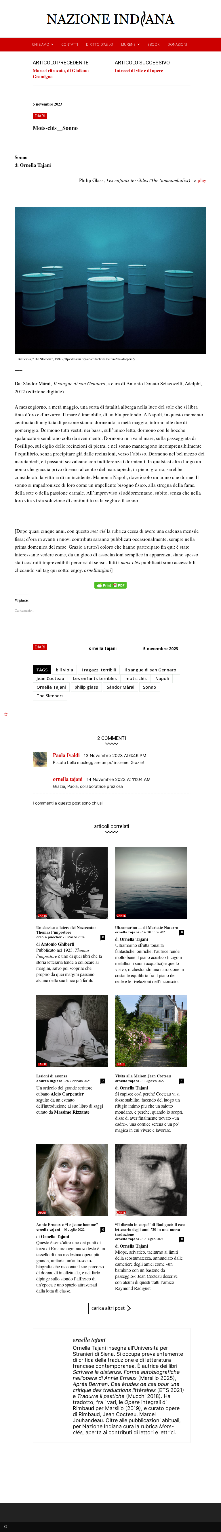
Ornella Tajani (51, 687)
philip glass (86, 687)
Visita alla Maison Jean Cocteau (143, 1076)
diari (40, 115)
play (202, 180)
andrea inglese (49, 1081)
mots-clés (136, 678)
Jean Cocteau (50, 678)
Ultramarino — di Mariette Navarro (146, 927)
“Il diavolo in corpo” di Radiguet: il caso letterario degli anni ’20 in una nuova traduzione (150, 1229)
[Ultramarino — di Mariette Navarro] (151, 883)
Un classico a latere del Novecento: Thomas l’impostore (66, 929)
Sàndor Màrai (120, 687)
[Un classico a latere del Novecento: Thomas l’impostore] (72, 883)
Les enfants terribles (95, 678)
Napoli (162, 678)
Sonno (149, 687)
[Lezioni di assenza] (72, 1031)
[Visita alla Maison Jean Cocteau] (151, 1031)
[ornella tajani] (53, 1385)
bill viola (64, 670)
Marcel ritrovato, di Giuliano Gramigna (61, 73)
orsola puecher (49, 937)
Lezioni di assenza (51, 1076)
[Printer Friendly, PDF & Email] (110, 588)
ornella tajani (103, 648)
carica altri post (108, 1308)
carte (42, 915)
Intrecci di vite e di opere (139, 70)
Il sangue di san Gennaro (150, 670)
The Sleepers (50, 695)
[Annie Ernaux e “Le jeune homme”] (72, 1180)
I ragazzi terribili (99, 670)
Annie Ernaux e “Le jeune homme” (67, 1224)
